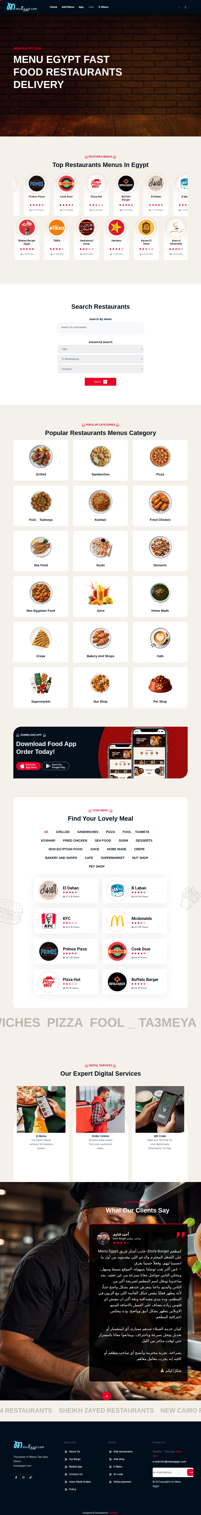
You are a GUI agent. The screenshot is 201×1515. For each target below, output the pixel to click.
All (46, 832)
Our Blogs (75, 1459)
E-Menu (103, 6)
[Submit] (191, 1472)
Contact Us (76, 1474)
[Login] (185, 6)
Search (98, 381)
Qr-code (118, 1474)
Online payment (122, 1481)
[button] (94, 1396)
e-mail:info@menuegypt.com (169, 1461)
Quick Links (70, 1442)
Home (53, 6)
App (81, 6)
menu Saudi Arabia (80, 1481)
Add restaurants (123, 1451)
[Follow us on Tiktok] (30, 1477)
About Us (74, 1451)
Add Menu (68, 6)
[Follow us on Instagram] (23, 1477)
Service (112, 1442)
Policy (72, 1489)
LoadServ (113, 1513)
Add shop (119, 1459)
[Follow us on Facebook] (16, 1477)
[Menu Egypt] (21, 6)
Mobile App (75, 1466)
